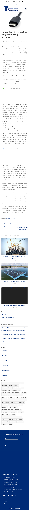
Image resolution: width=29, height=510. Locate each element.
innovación (8, 218)
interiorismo (13, 404)
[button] (26, 9)
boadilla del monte (13, 385)
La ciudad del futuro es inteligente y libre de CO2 (14, 257)
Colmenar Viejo (6, 392)
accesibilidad (5, 383)
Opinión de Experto (5, 365)
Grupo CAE (17, 508)
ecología (4, 400)
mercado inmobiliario (7, 409)
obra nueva (5, 412)
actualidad (14, 383)
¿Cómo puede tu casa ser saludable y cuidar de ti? (13, 327)
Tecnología (24, 41)
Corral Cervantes (6, 395)
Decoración (4, 355)
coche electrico (16, 390)
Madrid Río (5, 407)
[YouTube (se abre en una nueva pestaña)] (13, 4)
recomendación (6, 414)
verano (4, 424)
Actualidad (4, 350)
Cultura (3, 353)
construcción (15, 392)
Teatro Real (11, 419)
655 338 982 (19, 1)
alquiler (21, 383)
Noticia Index (4, 363)
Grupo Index (6, 41)
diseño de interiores (21, 397)
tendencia (12, 421)
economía (11, 400)
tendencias (20, 421)
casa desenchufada (18, 387)
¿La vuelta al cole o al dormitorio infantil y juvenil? (13, 338)
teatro (4, 419)
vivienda (10, 424)
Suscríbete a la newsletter (14, 2)
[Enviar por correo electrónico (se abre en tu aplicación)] (16, 4)
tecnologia (19, 419)
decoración (11, 397)
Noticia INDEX (18, 409)
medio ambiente (13, 407)
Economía (3, 358)
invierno (20, 404)
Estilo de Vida (5, 402)
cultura (4, 397)
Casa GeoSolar (6, 390)
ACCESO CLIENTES (11, 1)
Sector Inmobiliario (5, 370)
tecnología (13, 218)
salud (13, 414)
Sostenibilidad (4, 373)
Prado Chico (13, 412)
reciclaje (21, 412)
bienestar (4, 385)
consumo (23, 392)
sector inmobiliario (7, 417)
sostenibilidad (17, 417)
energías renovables (21, 400)
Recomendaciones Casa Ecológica (9, 368)
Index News (21, 402)
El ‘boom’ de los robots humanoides (14, 305)
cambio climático (6, 387)
